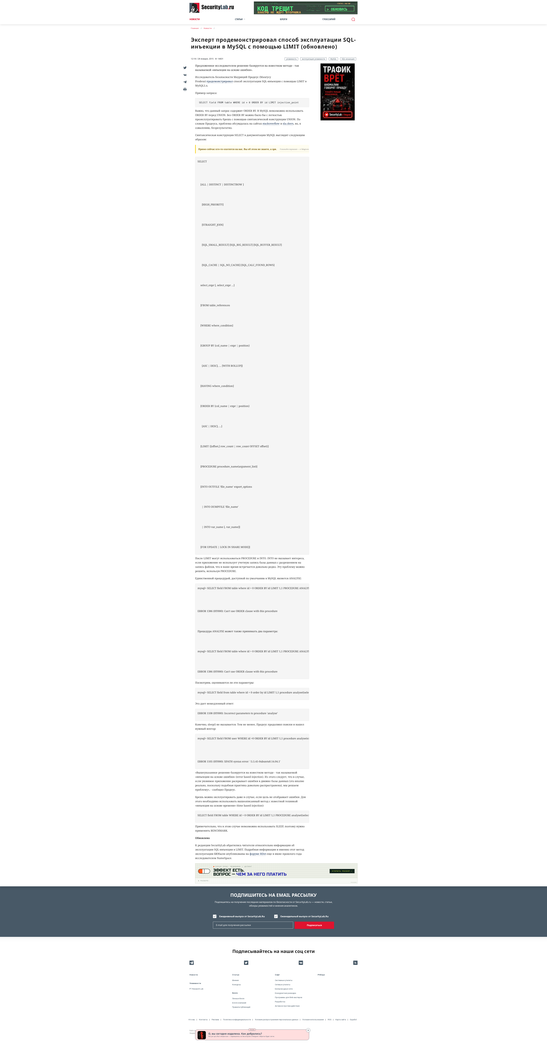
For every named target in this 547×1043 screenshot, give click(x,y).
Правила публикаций (241, 1007)
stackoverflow (271, 123)
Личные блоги (238, 998)
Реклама (252, 1029)
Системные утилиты (283, 980)
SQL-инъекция (348, 59)
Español (353, 1020)
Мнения (235, 980)
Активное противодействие (287, 1006)
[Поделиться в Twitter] (184, 68)
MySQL (333, 59)
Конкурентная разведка (285, 993)
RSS (329, 1020)
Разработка (280, 1002)
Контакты (203, 1020)
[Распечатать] (184, 89)
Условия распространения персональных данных (276, 1020)
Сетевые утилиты (282, 985)
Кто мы (192, 1020)
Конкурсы (236, 985)
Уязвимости (195, 983)
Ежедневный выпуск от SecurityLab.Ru (242, 916)
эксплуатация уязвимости (313, 59)
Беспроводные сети (284, 989)
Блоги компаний (239, 1003)
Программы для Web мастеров (288, 997)
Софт (277, 975)
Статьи (235, 975)
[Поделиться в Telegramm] (184, 82)
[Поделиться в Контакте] (184, 75)
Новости (194, 19)
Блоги (283, 19)
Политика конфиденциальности (237, 1020)
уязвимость (291, 59)
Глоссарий (328, 19)
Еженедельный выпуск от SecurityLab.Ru (304, 916)
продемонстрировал (220, 81)
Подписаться (314, 925)
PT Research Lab (196, 989)
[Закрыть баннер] (308, 1030)
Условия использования (313, 1020)
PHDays (321, 975)
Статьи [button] (239, 19)
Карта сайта (340, 1020)
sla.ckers (288, 123)
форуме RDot (258, 853)
